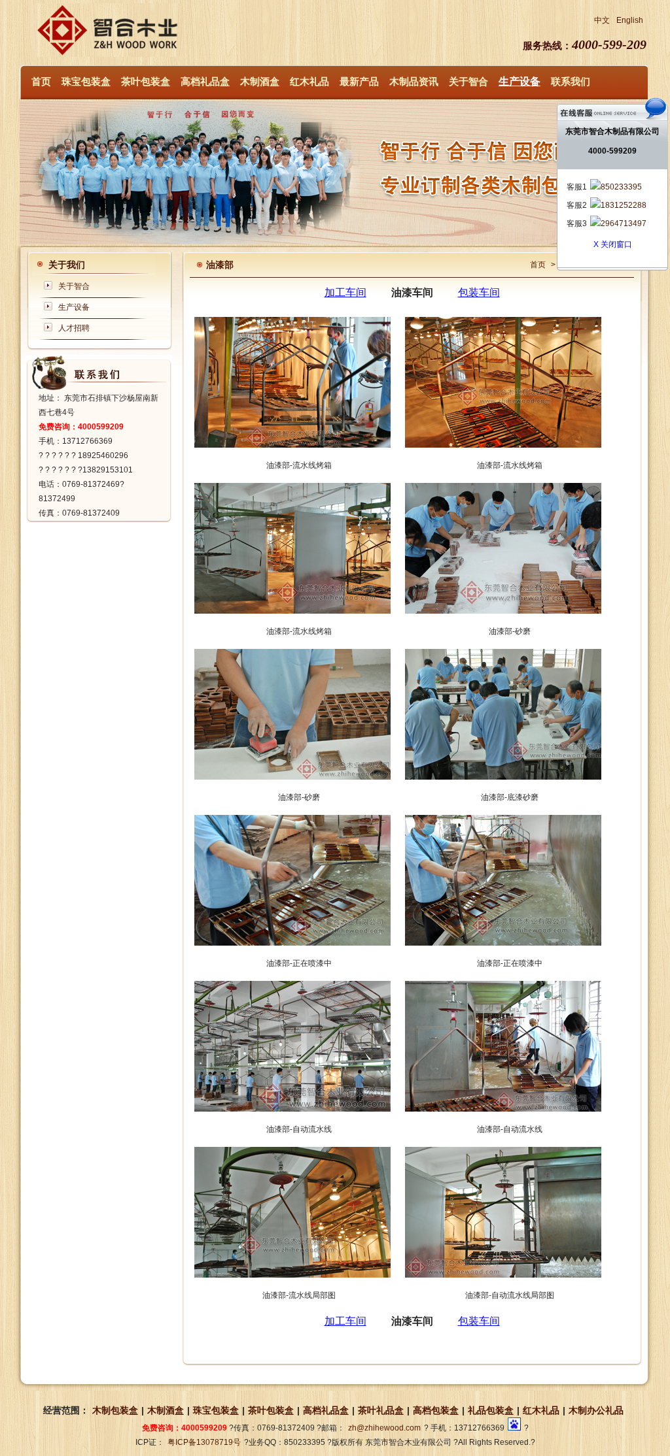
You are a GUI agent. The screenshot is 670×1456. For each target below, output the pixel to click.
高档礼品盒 (205, 81)
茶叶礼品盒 (381, 1410)
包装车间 (479, 292)
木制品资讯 (413, 81)
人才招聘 (74, 328)
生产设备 (519, 81)
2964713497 (623, 223)
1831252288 (623, 205)
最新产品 (359, 81)
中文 (602, 20)
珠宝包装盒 (86, 81)
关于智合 (468, 81)
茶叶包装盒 (145, 81)
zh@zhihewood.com (384, 1427)
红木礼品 (309, 81)
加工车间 (345, 292)
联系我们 (570, 81)
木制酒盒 (259, 81)
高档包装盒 (436, 1410)
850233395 (621, 186)
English (629, 20)
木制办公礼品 (596, 1410)
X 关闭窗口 (612, 244)
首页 (41, 81)
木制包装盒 (115, 1410)
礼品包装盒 (491, 1410)
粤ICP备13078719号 (204, 1442)
